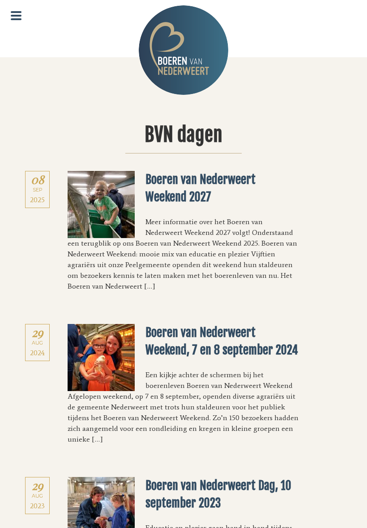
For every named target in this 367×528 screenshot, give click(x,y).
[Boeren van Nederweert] (183, 50)
